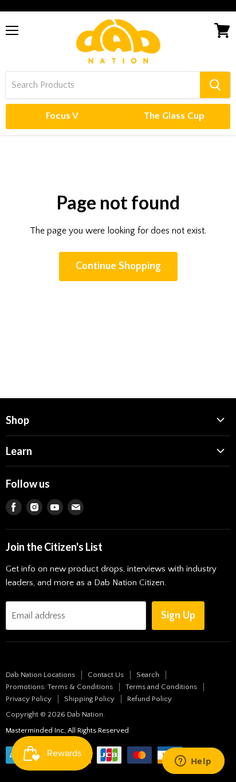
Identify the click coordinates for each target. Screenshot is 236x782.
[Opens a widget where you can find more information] (193, 762)
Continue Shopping (118, 266)
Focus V (62, 116)
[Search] (215, 85)
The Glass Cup (174, 116)
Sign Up (178, 615)
